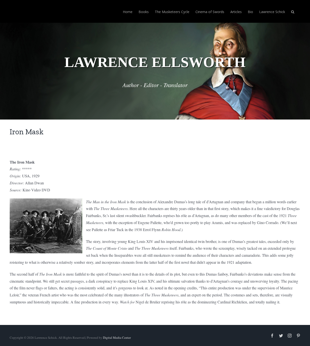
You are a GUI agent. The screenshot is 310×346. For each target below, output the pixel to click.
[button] (292, 11)
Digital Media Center (117, 337)
